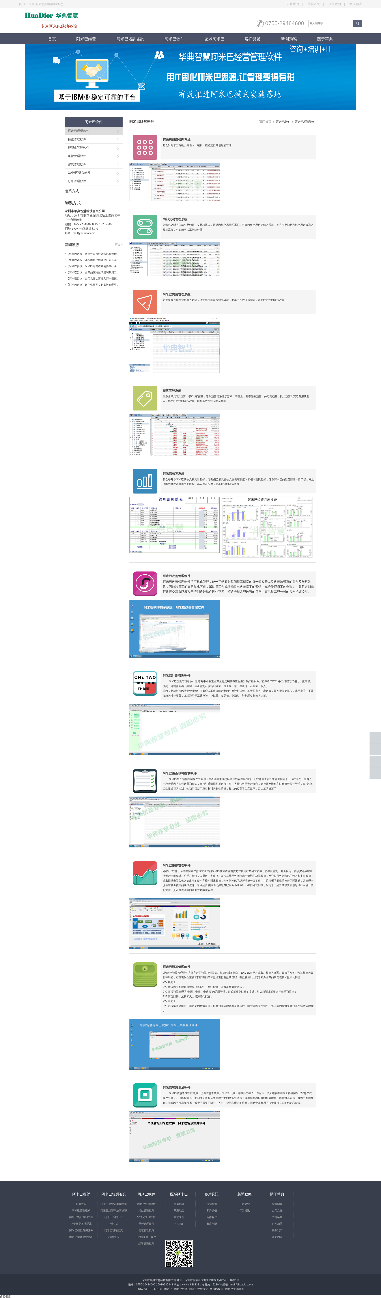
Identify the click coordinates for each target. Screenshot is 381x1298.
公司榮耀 (277, 1217)
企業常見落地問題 (81, 1223)
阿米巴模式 (216, 1289)
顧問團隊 (277, 1237)
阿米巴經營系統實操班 (114, 1210)
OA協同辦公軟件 (79, 172)
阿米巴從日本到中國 (81, 1217)
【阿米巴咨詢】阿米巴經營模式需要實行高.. (92, 266)
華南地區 (179, 1204)
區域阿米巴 (214, 39)
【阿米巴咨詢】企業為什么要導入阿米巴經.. (92, 278)
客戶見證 (253, 39)
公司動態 (244, 1204)
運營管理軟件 (77, 156)
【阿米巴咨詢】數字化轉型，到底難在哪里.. (92, 284)
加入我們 (337, 4)
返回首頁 (265, 122)
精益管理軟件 (77, 139)
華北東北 (179, 1217)
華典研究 (315, 4)
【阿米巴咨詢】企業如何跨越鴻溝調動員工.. (92, 272)
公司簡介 (277, 1204)
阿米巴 (168, 1289)
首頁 (52, 39)
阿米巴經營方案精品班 (114, 1204)
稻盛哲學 (81, 1204)
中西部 (179, 1223)
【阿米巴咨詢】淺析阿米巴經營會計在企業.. (92, 260)
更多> (119, 244)
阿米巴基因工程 (114, 1217)
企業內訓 (113, 1223)
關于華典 (325, 39)
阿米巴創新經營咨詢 (81, 1237)
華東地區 (179, 1210)
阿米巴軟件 (174, 39)
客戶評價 (211, 1210)
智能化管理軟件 (78, 147)
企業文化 (277, 1210)
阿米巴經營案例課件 (81, 1230)
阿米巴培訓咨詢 (130, 39)
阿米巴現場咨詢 (114, 1230)
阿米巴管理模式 (81, 1210)
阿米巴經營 (86, 39)
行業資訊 (244, 1210)
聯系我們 (294, 4)
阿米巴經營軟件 (78, 131)
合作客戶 (211, 1217)
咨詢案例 (211, 1204)
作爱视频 (5, 1296)
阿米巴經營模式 (198, 1289)
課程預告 (113, 1237)
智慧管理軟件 (77, 164)
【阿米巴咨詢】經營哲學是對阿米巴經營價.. (92, 253)
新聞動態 (289, 39)
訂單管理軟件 (77, 181)
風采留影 (211, 1223)
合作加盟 (277, 1223)
